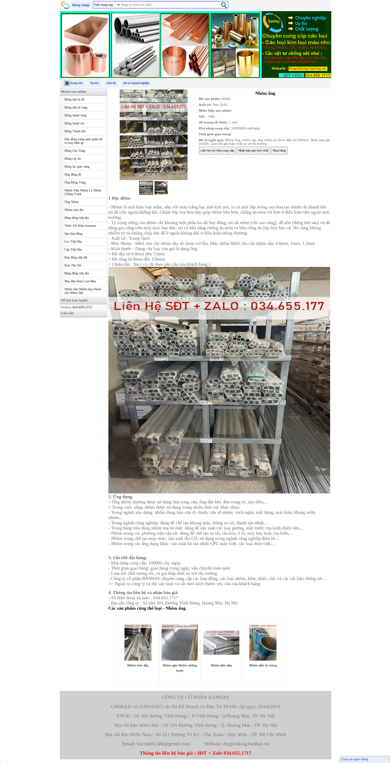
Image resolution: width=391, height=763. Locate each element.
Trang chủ (76, 83)
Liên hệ (111, 83)
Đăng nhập (80, 5)
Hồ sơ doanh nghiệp (136, 83)
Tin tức (94, 83)
